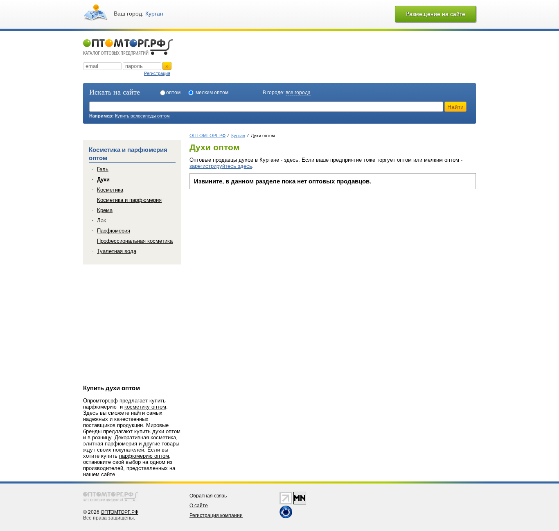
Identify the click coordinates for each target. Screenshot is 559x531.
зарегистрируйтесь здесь (220, 166)
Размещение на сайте (435, 14)
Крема (105, 210)
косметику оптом (145, 407)
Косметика (110, 190)
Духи (103, 179)
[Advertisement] (258, 250)
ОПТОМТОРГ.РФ (119, 512)
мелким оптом (212, 92)
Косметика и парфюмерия (129, 200)
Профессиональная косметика (135, 241)
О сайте (198, 505)
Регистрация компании (216, 515)
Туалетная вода (116, 251)
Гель (102, 169)
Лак (101, 220)
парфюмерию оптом (144, 456)
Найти (455, 107)
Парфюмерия (113, 231)
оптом (173, 92)
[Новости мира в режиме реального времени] (286, 517)
